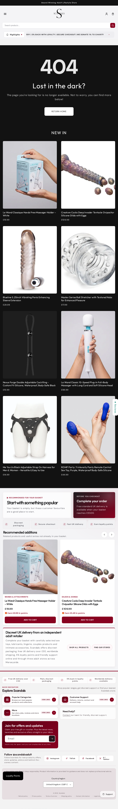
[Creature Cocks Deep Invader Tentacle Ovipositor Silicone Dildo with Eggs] (87, 567)
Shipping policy (66, 796)
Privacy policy (36, 796)
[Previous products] (104, 534)
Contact (67, 715)
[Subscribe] (52, 739)
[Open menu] (5, 14)
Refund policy (23, 796)
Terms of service (51, 796)
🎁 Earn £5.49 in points (73, 613)
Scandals (62, 793)
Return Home (59, 111)
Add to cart (30, 620)
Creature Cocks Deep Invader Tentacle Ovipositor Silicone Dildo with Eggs (82, 602)
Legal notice (98, 796)
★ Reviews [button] (115, 407)
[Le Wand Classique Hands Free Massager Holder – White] (30, 567)
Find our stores (102, 647)
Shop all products (78, 647)
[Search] (112, 25)
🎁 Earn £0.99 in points (16, 613)
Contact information (83, 796)
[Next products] (112, 534)
